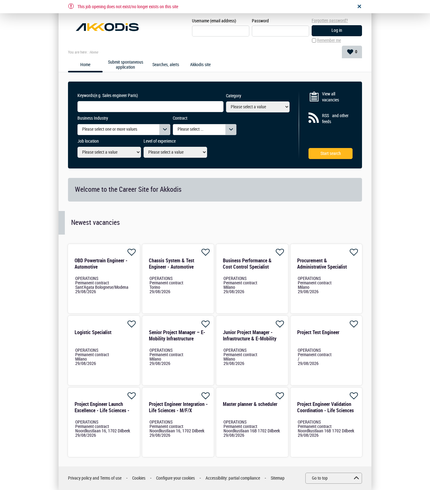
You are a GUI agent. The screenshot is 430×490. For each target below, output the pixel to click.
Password (260, 21)
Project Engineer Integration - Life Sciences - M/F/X (178, 407)
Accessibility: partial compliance (233, 478)
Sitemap (278, 478)
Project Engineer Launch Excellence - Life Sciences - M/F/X (102, 410)
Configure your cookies (175, 478)
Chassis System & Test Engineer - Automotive (171, 264)
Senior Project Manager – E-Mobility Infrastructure (177, 335)
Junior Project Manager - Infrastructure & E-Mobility (249, 335)
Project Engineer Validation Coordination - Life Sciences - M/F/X (325, 410)
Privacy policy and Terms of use (95, 478)
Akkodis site (200, 64)
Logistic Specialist (93, 332)
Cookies (138, 478)
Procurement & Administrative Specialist (322, 264)
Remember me (329, 40)
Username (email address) (214, 21)
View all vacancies (330, 97)
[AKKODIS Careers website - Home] (107, 27)
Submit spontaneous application (125, 65)
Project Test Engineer (318, 332)
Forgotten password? (330, 20)
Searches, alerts (165, 64)
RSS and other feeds (335, 119)
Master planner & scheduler (250, 404)
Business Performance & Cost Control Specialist (247, 264)
